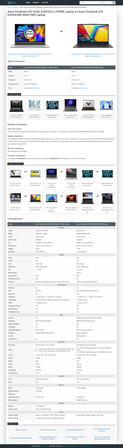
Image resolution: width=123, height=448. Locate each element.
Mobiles (36, 2)
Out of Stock (35, 88)
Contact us (87, 446)
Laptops (45, 2)
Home (28, 2)
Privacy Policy (66, 446)
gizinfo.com (44, 446)
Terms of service (78, 446)
